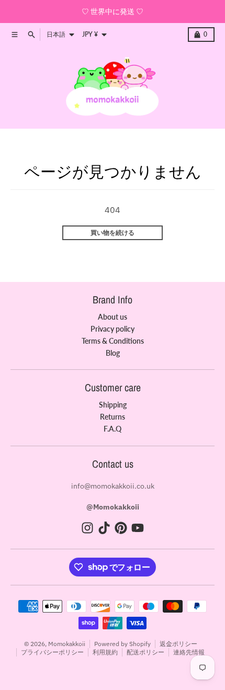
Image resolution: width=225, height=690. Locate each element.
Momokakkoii (66, 644)
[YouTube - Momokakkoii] (137, 528)
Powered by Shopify (122, 644)
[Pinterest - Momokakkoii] (121, 528)
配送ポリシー (145, 652)
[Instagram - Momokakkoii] (87, 528)
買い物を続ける (112, 232)
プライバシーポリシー (52, 652)
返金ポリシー (178, 644)
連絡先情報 (189, 652)
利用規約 (105, 652)
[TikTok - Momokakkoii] (104, 528)
